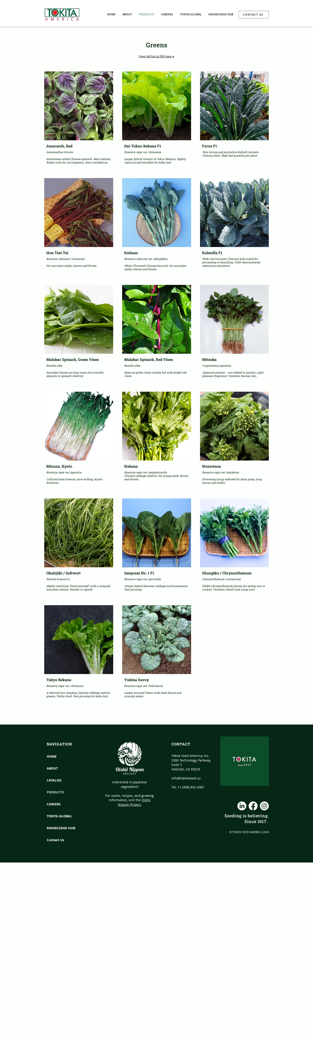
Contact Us (55, 840)
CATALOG (54, 780)
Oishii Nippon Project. (134, 802)
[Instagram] (264, 805)
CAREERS (54, 804)
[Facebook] (253, 805)
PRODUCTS (55, 792)
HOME (52, 756)
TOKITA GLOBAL (57, 816)
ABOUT (52, 768)
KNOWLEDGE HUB (57, 828)
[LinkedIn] (241, 805)
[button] (190, 14)
